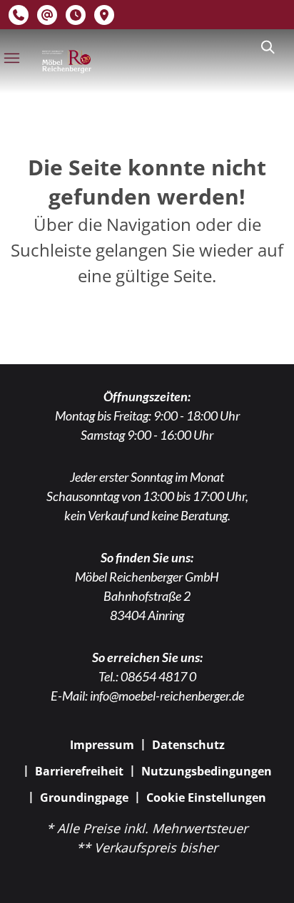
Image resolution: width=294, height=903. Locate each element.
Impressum (102, 745)
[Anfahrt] (104, 15)
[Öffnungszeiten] (76, 15)
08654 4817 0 (158, 676)
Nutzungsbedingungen (206, 771)
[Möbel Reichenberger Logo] (66, 62)
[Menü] (11, 57)
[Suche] (267, 47)
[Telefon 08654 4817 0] (19, 15)
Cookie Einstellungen (206, 797)
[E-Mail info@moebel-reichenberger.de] (47, 15)
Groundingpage (84, 797)
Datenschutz (188, 745)
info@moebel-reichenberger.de (167, 695)
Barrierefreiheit (79, 771)
